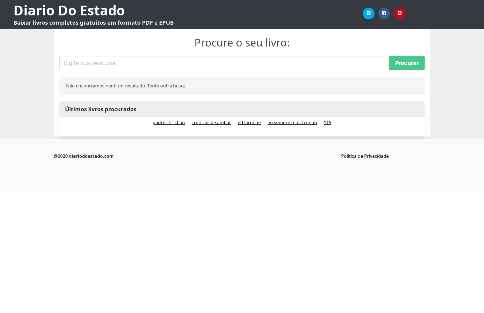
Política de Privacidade (365, 156)
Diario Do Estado (69, 10)
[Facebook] (384, 13)
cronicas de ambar (211, 122)
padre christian (169, 122)
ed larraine (249, 122)
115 (327, 122)
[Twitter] (368, 13)
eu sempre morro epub (292, 122)
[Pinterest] (400, 13)
